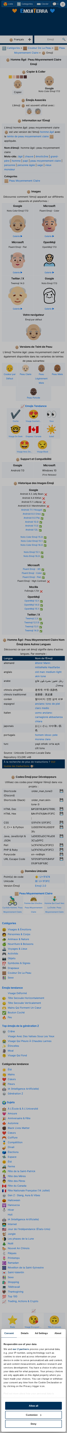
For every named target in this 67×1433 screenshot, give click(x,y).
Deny (33, 1424)
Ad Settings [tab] (41, 1333)
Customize (32, 1415)
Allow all (33, 1405)
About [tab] (58, 1333)
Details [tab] (25, 1333)
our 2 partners (21, 1349)
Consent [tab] (9, 1333)
